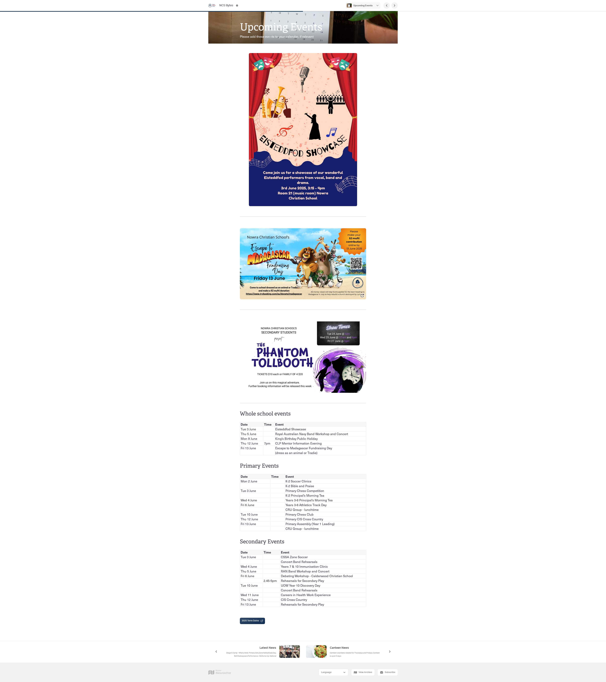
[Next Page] (394, 5)
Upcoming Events (363, 5)
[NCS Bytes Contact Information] (237, 5)
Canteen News (339, 647)
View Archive (365, 672)
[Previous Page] (386, 5)
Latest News (268, 647)
